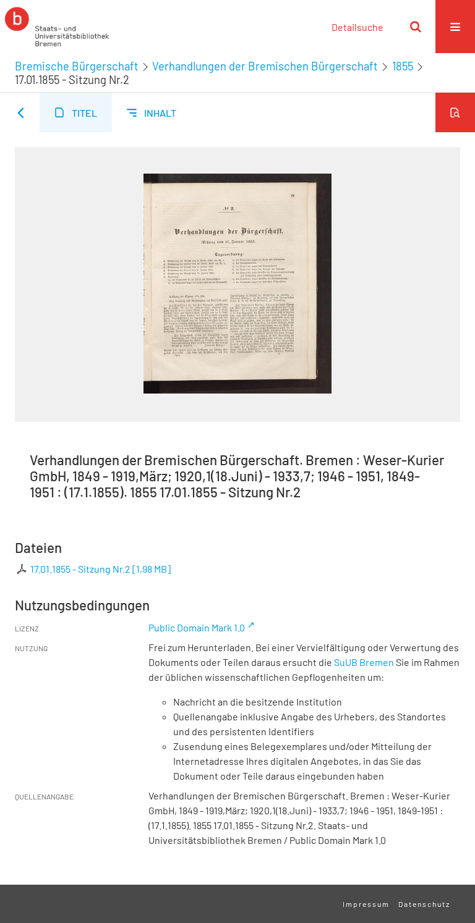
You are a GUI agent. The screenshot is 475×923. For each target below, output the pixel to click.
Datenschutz (424, 904)
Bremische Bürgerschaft (77, 66)
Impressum (366, 904)
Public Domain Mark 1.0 (196, 627)
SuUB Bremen (364, 662)
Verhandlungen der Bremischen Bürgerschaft (265, 66)
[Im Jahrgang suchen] (455, 112)
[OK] (415, 26)
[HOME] (57, 26)
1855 (402, 66)
